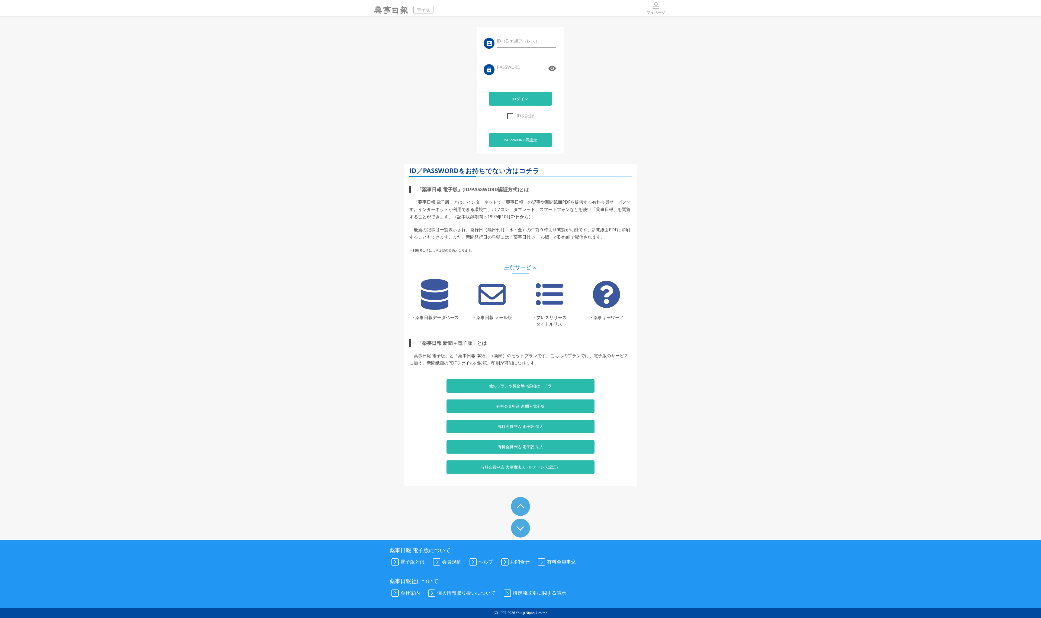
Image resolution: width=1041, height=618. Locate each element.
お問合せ (520, 561)
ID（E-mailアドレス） (518, 41)
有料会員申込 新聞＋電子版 (520, 406)
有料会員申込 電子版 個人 (521, 426)
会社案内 (410, 592)
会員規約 (451, 561)
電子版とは (412, 561)
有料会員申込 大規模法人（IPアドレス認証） (520, 467)
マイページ (656, 12)
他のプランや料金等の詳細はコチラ (520, 385)
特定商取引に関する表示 (539, 592)
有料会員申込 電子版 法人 (521, 446)
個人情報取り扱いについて (466, 592)
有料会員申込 (561, 561)
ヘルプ (485, 561)
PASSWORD (508, 67)
